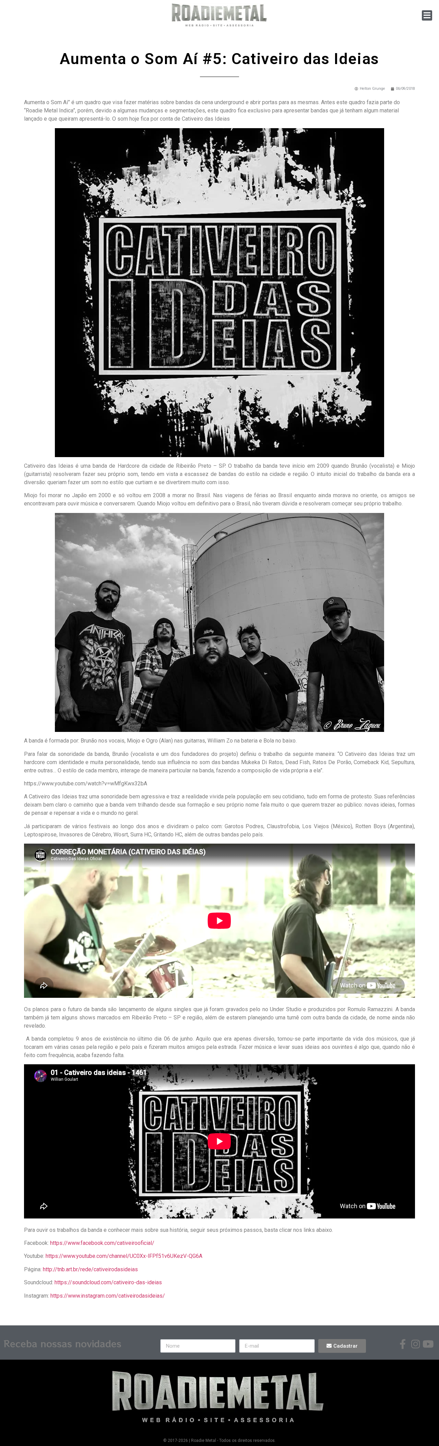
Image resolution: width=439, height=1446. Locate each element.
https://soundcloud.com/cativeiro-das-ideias (108, 1282)
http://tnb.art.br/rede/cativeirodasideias (90, 1269)
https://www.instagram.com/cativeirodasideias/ (107, 1295)
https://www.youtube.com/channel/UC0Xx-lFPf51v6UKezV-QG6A (124, 1256)
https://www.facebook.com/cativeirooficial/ (102, 1243)
